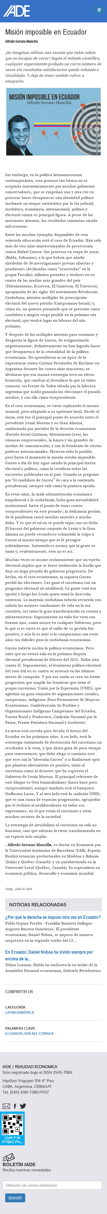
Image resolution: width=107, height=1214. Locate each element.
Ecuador (14, 1033)
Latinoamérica (19, 1012)
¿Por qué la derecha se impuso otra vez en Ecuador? (53, 917)
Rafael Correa (39, 1033)
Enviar (15, 1197)
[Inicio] (16, 11)
